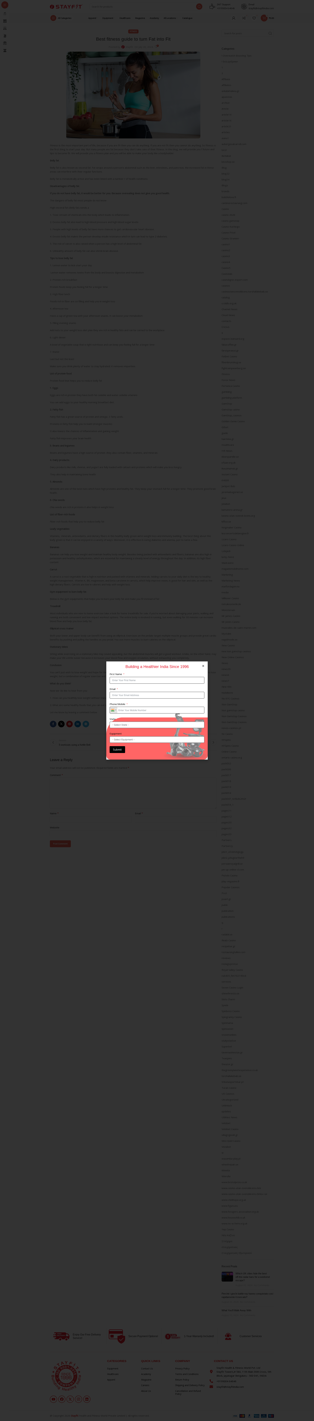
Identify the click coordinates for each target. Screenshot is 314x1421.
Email (112, 689)
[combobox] (113, 710)
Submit (117, 749)
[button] (203, 666)
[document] (157, 710)
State (113, 719)
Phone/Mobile (117, 704)
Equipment (116, 733)
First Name (116, 674)
